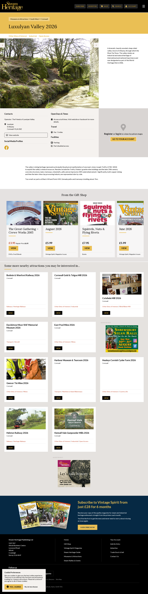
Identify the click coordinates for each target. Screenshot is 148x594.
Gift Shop (67, 544)
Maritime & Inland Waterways (72, 392)
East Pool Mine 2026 (64, 325)
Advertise (92, 6)
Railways (9, 306)
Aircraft (17, 342)
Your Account (115, 540)
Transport (10, 342)
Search (118, 6)
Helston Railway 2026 (17, 433)
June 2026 (125, 229)
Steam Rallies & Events (72, 561)
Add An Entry (115, 544)
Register (108, 134)
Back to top (145, 591)
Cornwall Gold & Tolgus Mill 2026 (70, 275)
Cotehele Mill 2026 (111, 298)
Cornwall (44, 19)
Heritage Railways (20, 306)
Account (132, 6)
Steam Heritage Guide (72, 552)
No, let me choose (31, 587)
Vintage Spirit (50, 254)
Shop (106, 6)
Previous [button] (2, 45)
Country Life (123, 392)
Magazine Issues (61, 254)
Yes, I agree (15, 587)
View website (14, 135)
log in (118, 134)
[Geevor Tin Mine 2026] (26, 369)
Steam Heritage (12, 6)
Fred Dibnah (17, 254)
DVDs (11, 254)
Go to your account (123, 139)
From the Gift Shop (74, 195)
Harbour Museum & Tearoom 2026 (71, 360)
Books (84, 254)
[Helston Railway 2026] (26, 419)
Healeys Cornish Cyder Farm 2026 (119, 360)
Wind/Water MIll (124, 306)
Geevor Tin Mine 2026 (17, 383)
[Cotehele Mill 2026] (121, 284)
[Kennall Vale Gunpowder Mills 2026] (74, 419)
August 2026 (54, 229)
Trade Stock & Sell (117, 552)
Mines (73, 342)
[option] (58, 73)
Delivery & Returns (47, 579)
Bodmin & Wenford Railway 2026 (23, 275)
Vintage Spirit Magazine (73, 548)
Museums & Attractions (19, 19)
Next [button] (96, 45)
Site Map (59, 579)
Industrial (33, 36)
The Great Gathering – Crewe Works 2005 (23, 230)
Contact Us (114, 556)
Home (66, 540)
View (10, 313)
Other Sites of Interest (18, 36)
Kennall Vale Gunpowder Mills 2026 (71, 433)
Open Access (44, 36)
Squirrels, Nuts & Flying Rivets (93, 230)
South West (34, 19)
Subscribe (80, 6)
